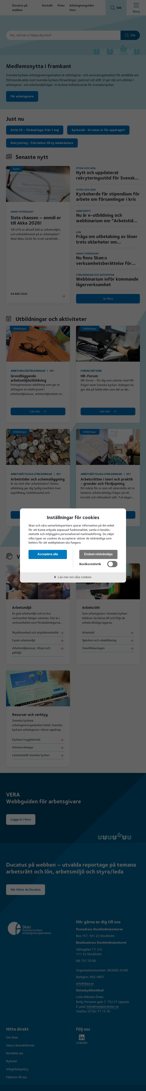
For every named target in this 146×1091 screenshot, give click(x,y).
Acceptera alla (47, 554)
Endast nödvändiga (98, 554)
